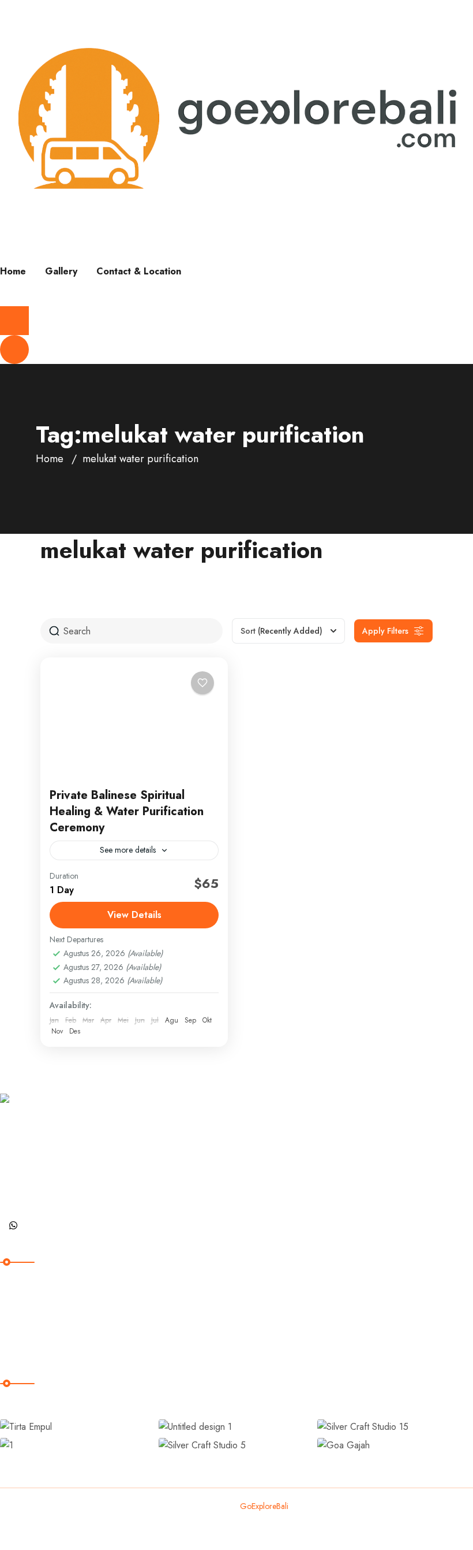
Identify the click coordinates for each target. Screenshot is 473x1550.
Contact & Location (138, 271)
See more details (128, 850)
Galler (22, 1328)
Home (13, 271)
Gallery (61, 271)
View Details (134, 914)
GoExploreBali (264, 1506)
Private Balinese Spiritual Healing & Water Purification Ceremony (127, 811)
